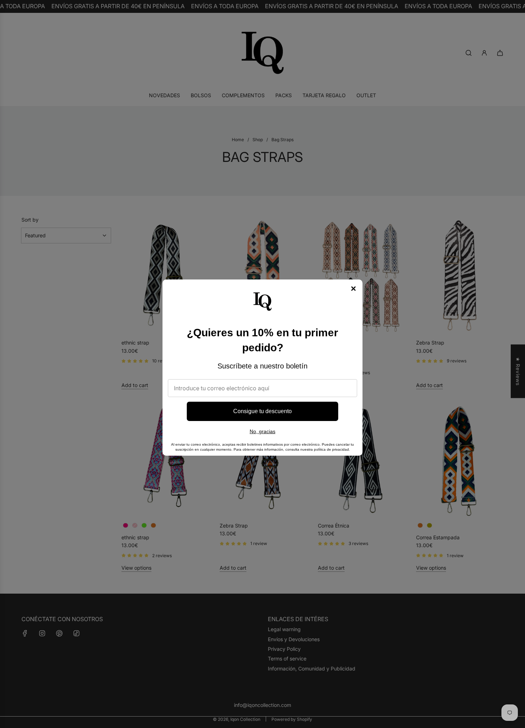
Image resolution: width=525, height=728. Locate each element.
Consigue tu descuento (262, 411)
